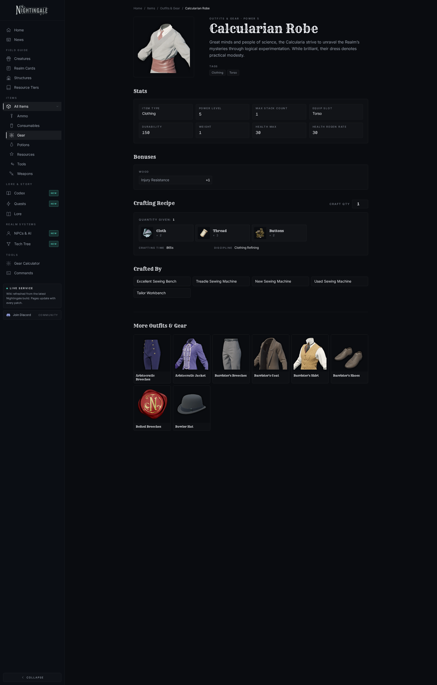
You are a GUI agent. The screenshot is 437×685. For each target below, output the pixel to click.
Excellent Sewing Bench (156, 281)
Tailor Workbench (151, 293)
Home (138, 8)
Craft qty (340, 204)
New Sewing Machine (273, 281)
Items (151, 8)
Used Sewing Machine (332, 281)
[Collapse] (57, 106)
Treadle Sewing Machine (216, 281)
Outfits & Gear (170, 8)
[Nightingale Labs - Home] (32, 10)
